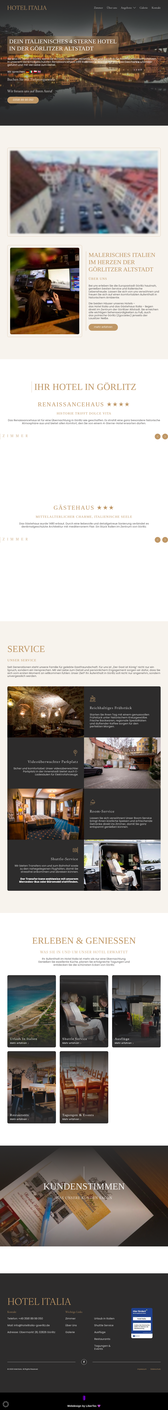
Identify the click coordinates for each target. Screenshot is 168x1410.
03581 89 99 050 (23, 100)
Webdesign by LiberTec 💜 (84, 1405)
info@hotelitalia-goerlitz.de (32, 1325)
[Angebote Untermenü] (134, 7)
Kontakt (156, 7)
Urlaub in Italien (23, 1039)
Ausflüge (122, 1039)
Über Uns (71, 1325)
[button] (6, 1404)
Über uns (112, 7)
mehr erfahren (103, 327)
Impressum (142, 1369)
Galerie (144, 7)
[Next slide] (165, 436)
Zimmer (98, 7)
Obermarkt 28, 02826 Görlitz (37, 1332)
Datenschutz (156, 1369)
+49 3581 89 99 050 (30, 1319)
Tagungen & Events (78, 1115)
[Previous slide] (158, 436)
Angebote (126, 7)
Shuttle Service (74, 1039)
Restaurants (19, 1115)
